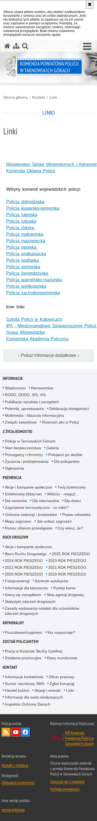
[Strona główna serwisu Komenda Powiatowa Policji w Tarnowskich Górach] (7, 46)
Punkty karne (64, 588)
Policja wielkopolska (26, 286)
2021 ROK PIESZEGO (67, 567)
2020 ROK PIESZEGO (24, 574)
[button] (87, 46)
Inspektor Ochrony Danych (27, 704)
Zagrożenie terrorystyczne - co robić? (37, 507)
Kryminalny (13, 623)
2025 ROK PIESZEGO (71, 554)
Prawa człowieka (76, 514)
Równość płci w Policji (60, 422)
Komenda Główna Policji (30, 171)
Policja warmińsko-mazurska (34, 279)
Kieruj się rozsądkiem (23, 595)
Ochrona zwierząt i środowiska (31, 514)
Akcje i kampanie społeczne (28, 487)
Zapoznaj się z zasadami (67, 781)
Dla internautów (45, 501)
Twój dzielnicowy (71, 487)
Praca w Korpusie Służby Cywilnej (33, 651)
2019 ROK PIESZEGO (67, 574)
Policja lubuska (21, 221)
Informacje (13, 378)
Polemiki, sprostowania (24, 408)
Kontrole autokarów (51, 581)
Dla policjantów (66, 461)
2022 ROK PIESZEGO (24, 567)
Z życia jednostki (17, 431)
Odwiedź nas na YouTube (15, 732)
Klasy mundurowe (62, 658)
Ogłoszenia (14, 468)
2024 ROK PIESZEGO (24, 560)
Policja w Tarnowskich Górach (30, 441)
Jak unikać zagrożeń (54, 521)
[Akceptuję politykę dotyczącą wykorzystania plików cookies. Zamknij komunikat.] (90, 4)
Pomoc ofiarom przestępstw (28, 528)
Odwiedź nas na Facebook (25, 732)
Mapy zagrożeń (18, 521)
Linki (53, 97)
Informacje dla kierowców (26, 588)
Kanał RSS (6, 732)
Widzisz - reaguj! (61, 494)
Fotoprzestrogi (17, 581)
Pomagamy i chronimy (24, 454)
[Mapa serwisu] (16, 46)
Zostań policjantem (21, 641)
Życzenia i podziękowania (26, 461)
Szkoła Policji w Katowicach (34, 319)
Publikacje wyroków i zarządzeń (32, 402)
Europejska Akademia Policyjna (37, 339)
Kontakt (38, 97)
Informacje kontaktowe (24, 677)
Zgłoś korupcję (62, 683)
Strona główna (15, 97)
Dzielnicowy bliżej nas (23, 494)
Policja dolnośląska (25, 201)
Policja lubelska (21, 214)
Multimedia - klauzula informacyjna (34, 415)
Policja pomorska (23, 266)
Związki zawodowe (21, 422)
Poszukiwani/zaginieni (23, 632)
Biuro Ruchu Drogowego (26, 554)
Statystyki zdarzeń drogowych (30, 601)
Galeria (52, 448)
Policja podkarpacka (26, 253)
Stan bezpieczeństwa (23, 448)
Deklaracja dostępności (69, 408)
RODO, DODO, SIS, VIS (25, 395)
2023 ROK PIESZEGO (67, 560)
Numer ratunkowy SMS (24, 683)
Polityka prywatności (65, 789)
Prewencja (12, 477)
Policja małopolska (24, 234)
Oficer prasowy (61, 677)
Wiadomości (15, 388)
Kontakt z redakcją (15, 765)
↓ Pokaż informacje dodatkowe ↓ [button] (48, 355)
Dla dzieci (72, 501)
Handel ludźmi (17, 690)
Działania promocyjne (23, 658)
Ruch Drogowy (16, 537)
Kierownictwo (42, 388)
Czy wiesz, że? (70, 528)
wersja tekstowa (13, 809)
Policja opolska (22, 247)
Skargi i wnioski (47, 690)
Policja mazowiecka (25, 240)
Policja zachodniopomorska (33, 292)
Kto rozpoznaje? (61, 632)
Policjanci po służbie (65, 454)
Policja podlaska (23, 260)
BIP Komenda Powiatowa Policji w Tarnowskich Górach (79, 738)
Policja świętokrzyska (27, 273)
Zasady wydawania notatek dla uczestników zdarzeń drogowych (42, 611)
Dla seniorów (16, 501)
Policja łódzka (21, 227)
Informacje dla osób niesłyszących (34, 697)
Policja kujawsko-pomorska (33, 208)
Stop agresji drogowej (65, 595)
